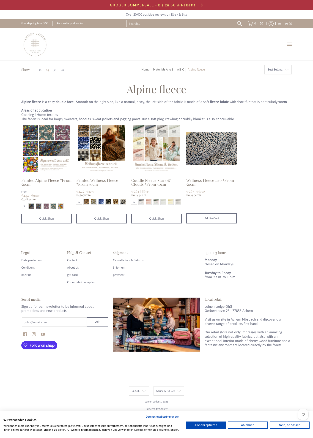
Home (145, 69)
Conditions (28, 267)
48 (62, 69)
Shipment (119, 267)
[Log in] (271, 23)
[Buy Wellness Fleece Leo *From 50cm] (211, 148)
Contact (72, 260)
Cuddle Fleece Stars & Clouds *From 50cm (150, 182)
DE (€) (288, 23)
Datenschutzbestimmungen (162, 416)
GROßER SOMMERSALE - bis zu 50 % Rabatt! (152, 5)
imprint (26, 275)
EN (279, 23)
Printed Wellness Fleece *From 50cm (97, 182)
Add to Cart (211, 218)
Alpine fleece (196, 69)
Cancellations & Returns (128, 260)
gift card (72, 275)
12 (40, 69)
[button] (25, 334)
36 (54, 69)
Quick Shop (46, 218)
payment (118, 275)
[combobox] (181, 23)
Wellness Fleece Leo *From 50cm (210, 182)
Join (97, 321)
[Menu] (289, 44)
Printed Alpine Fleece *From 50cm (46, 182)
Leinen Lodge (152, 401)
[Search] (239, 23)
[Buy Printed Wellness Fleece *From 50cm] (101, 148)
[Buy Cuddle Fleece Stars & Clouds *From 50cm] (156, 148)
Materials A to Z (163, 69)
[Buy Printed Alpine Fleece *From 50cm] (46, 148)
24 (47, 69)
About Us (73, 267)
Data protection (31, 260)
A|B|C (180, 69)
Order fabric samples (80, 282)
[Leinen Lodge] (35, 44)
